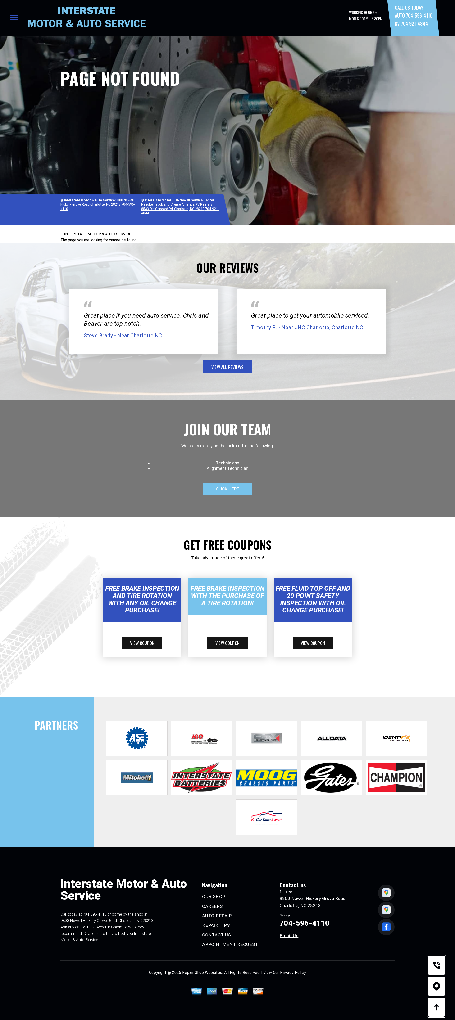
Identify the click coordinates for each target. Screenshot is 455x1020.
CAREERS (212, 906)
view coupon (142, 642)
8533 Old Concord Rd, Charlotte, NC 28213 (173, 209)
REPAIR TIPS (216, 925)
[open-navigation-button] (14, 17)
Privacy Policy (293, 972)
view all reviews (227, 367)
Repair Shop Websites (202, 972)
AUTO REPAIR (217, 915)
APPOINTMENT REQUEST (230, 944)
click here (227, 488)
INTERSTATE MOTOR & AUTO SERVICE (97, 234)
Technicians (227, 462)
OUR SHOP (213, 896)
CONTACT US (216, 935)
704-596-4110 (95, 914)
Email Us (289, 935)
